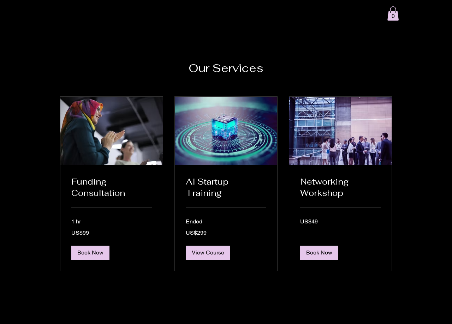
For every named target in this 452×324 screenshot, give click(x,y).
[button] (393, 13)
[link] (111, 187)
